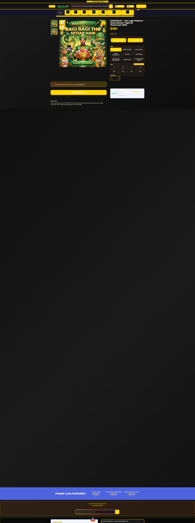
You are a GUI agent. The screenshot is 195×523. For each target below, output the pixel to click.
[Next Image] (62, 22)
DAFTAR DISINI (118, 40)
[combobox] (90, 6)
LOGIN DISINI (135, 40)
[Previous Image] (62, 27)
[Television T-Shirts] (95, 16)
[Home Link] (63, 6)
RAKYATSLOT (78, 92)
